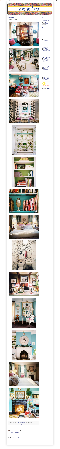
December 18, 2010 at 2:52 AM (15, 432)
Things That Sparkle (46, 77)
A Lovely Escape (45, 41)
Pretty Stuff (44, 68)
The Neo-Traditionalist (46, 75)
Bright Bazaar (45, 48)
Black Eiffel (44, 46)
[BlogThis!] (29, 422)
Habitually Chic (45, 58)
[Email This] (28, 422)
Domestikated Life (45, 56)
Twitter (47, 23)
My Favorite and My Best (46, 66)
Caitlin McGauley (45, 49)
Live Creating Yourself (46, 61)
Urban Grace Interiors (46, 78)
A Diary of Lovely (45, 40)
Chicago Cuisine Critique (46, 50)
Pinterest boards (47, 22)
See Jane (44, 71)
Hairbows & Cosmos (46, 59)
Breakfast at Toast (45, 47)
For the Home (18, 424)
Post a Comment (12, 434)
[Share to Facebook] (30, 422)
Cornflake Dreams (45, 51)
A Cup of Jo (44, 39)
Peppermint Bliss (45, 67)
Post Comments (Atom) (15, 437)
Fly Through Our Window (46, 57)
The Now (44, 76)
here (45, 24)
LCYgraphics (48, 88)
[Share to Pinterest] (31, 422)
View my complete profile (46, 20)
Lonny (21, 424)
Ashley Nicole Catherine (46, 42)
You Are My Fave (45, 79)
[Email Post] (26, 422)
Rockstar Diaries (45, 69)
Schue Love (44, 70)
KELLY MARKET (45, 60)
